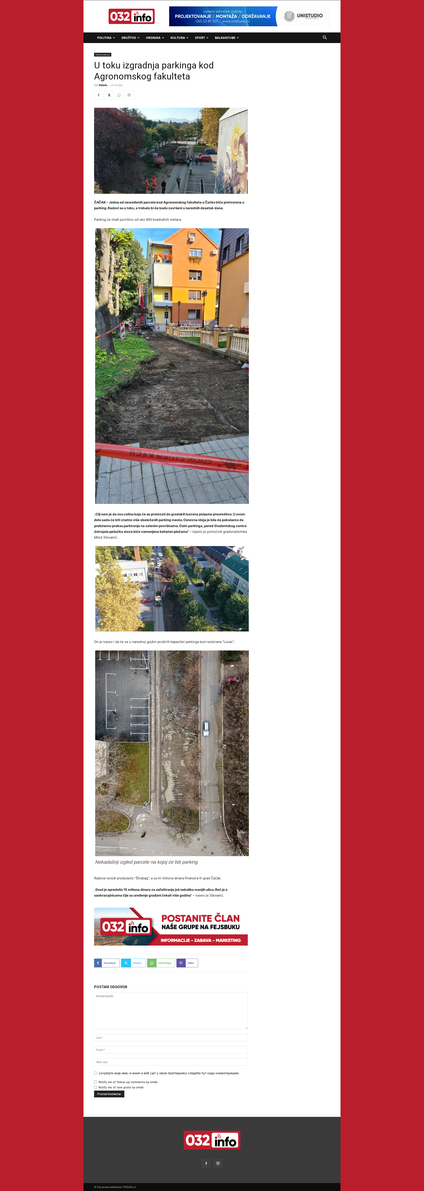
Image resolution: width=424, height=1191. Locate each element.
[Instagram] (218, 1163)
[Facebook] (98, 95)
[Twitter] (108, 95)
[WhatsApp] (118, 95)
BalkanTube (225, 38)
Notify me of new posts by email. (121, 1087)
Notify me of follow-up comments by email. (128, 1082)
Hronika (153, 38)
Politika (104, 38)
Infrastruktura (102, 54)
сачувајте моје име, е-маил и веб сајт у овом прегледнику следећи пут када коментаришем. (169, 1073)
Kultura (177, 38)
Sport (200, 38)
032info (103, 85)
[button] (324, 38)
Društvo (128, 38)
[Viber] (129, 95)
